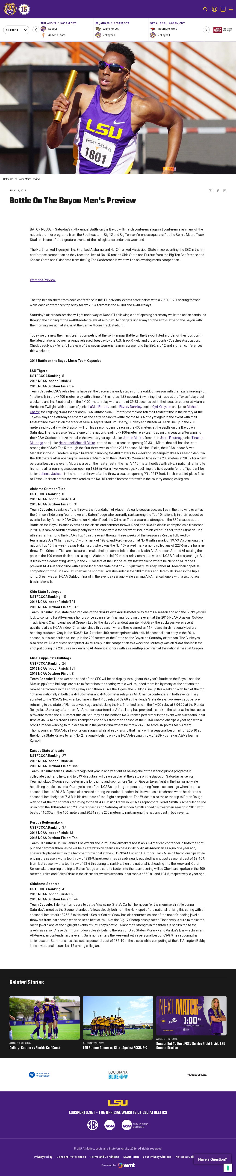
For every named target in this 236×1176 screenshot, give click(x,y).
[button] (35, 29)
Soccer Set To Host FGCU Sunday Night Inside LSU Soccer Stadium (190, 1046)
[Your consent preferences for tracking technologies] (228, 1168)
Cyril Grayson (161, 407)
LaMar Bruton (98, 407)
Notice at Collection (189, 1157)
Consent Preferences (71, 1157)
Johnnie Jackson (51, 474)
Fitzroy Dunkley (130, 407)
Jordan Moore (133, 438)
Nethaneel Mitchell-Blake (77, 443)
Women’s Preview (43, 280)
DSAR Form (131, 1157)
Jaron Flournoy (170, 438)
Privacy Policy (43, 1157)
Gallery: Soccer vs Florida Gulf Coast (34, 1048)
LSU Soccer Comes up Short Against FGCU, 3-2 (115, 1048)
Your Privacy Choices (157, 1157)
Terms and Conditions (104, 1157)
